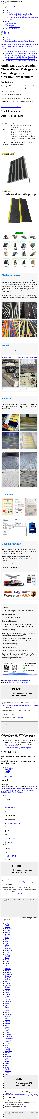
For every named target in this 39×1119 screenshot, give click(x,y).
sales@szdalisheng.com (12, 823)
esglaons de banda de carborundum (19, 681)
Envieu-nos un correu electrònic (11, 107)
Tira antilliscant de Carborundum (26, 788)
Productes (8, 12)
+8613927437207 (10, 807)
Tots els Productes (17, 792)
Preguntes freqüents (11, 23)
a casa (7, 10)
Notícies (7, 21)
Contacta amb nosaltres (12, 28)
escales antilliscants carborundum (17, 682)
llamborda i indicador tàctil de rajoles (20, 14)
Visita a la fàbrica (14, 27)
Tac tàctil (8, 792)
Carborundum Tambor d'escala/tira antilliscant (23, 18)
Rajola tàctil (17, 790)
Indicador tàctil (11, 788)
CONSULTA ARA (7, 776)
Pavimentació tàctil (7, 790)
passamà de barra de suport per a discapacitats (23, 16)
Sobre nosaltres (9, 25)
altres (10, 19)
